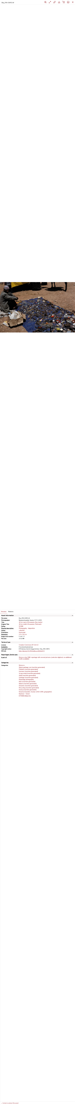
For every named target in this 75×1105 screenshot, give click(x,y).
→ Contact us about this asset (10, 1103)
